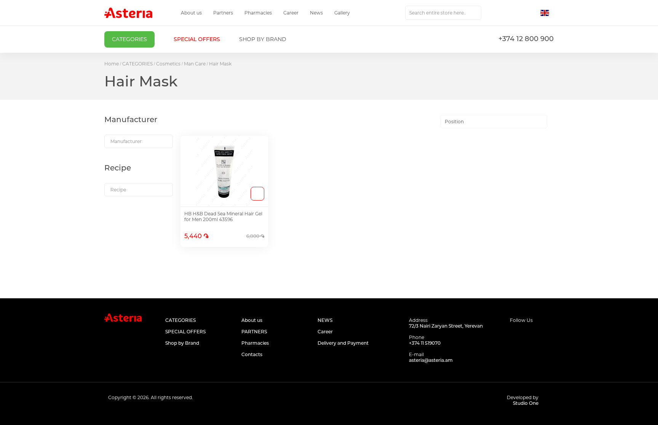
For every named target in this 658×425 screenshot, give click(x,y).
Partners (223, 13)
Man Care (195, 64)
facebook (514, 335)
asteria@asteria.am (431, 360)
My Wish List (514, 13)
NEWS (325, 320)
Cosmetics (168, 64)
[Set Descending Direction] (553, 121)
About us (191, 13)
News (316, 13)
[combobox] (443, 13)
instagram (532, 335)
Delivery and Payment (343, 343)
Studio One (525, 403)
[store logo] (128, 13)
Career (291, 13)
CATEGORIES (137, 64)
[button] (547, 13)
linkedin (549, 335)
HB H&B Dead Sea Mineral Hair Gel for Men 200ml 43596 (223, 216)
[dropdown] (138, 141)
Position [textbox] (454, 121)
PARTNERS (254, 331)
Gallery (342, 13)
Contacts (251, 354)
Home (111, 64)
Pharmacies (258, 13)
